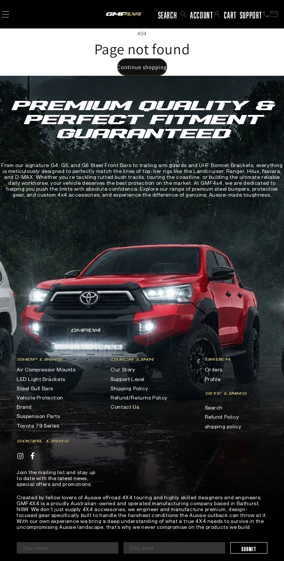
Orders (214, 369)
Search (214, 407)
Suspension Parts (38, 416)
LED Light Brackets (41, 379)
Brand (24, 407)
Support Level (128, 379)
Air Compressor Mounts (46, 369)
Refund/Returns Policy (139, 397)
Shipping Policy (129, 388)
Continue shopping (142, 67)
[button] (183, 14)
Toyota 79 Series (38, 425)
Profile (213, 379)
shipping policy (223, 426)
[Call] (266, 14)
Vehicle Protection (40, 397)
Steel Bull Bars (35, 388)
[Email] (274, 14)
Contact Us (125, 407)
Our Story (123, 369)
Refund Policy (222, 417)
